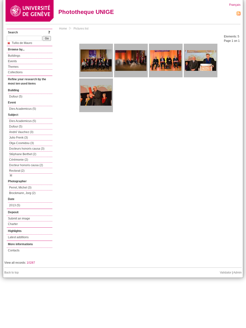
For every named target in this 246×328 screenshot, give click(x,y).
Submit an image (19, 218)
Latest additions (18, 237)
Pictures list (81, 28)
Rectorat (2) (17, 170)
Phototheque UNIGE (86, 12)
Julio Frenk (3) (18, 137)
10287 (31, 262)
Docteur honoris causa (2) (26, 165)
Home (63, 28)
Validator (225, 272)
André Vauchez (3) (21, 132)
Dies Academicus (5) (22, 108)
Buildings (14, 55)
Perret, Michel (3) (20, 187)
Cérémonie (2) (18, 159)
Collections (15, 72)
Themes (13, 66)
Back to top (11, 272)
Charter (13, 224)
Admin (237, 272)
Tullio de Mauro (21, 43)
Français (234, 4)
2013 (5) (14, 205)
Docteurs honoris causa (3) (26, 148)
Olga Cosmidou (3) (21, 143)
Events (12, 61)
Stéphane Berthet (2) (22, 154)
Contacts (13, 250)
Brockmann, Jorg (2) (22, 193)
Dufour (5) (15, 96)
